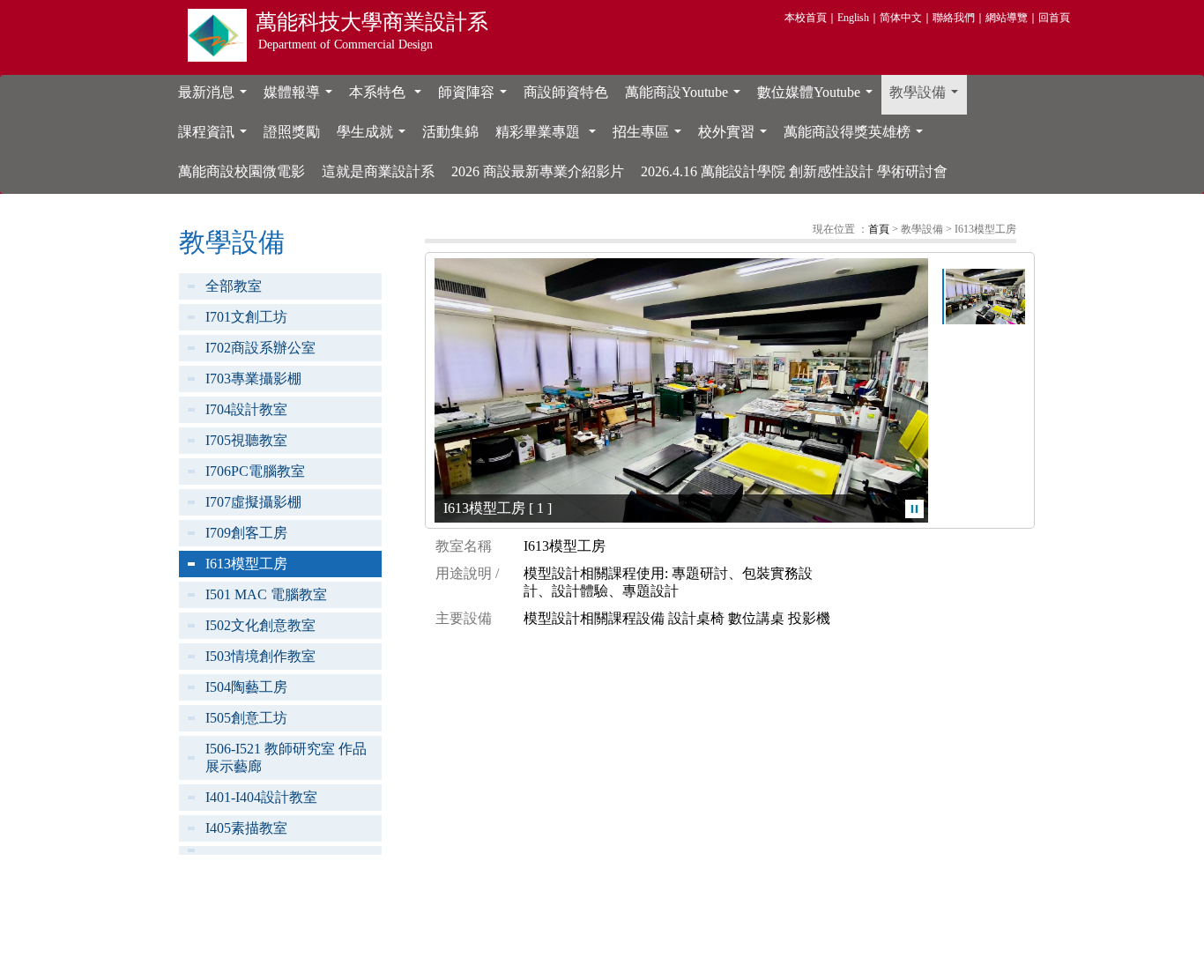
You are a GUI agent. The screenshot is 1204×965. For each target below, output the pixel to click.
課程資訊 (216, 136)
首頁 (878, 229)
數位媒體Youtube (818, 97)
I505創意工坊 (246, 717)
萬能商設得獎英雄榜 (857, 136)
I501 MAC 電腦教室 (266, 594)
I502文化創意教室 (260, 625)
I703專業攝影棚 (253, 378)
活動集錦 (450, 131)
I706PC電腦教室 (255, 471)
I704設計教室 (246, 409)
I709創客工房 (246, 532)
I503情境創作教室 (260, 656)
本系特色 (388, 97)
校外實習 (736, 136)
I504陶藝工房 (246, 686)
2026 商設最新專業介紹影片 (537, 171)
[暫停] (914, 509)
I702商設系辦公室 (260, 347)
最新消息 (216, 97)
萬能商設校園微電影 (241, 171)
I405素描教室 (246, 827)
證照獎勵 (292, 131)
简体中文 (901, 17)
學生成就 (374, 136)
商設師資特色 (566, 92)
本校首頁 (805, 17)
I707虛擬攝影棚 (253, 501)
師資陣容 (476, 97)
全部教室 (233, 285)
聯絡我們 (954, 17)
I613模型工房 (246, 563)
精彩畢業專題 (549, 136)
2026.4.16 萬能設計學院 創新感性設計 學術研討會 (794, 171)
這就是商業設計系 (378, 171)
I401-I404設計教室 (261, 797)
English (853, 17)
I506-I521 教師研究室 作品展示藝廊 (286, 757)
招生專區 (650, 136)
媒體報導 (301, 97)
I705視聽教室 (246, 440)
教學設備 (927, 97)
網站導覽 (1006, 17)
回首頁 (1054, 17)
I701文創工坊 (246, 316)
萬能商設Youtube (686, 97)
